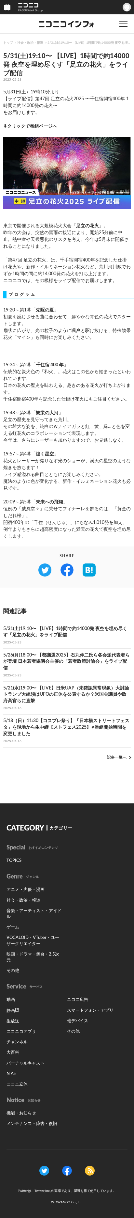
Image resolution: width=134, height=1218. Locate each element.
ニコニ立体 (17, 1084)
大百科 (13, 1053)
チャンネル (17, 1042)
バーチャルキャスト (26, 1063)
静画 (11, 1011)
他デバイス (77, 1021)
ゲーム (13, 927)
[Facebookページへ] (67, 1170)
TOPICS (14, 861)
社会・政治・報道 (30, 42)
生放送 (13, 1021)
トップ (8, 42)
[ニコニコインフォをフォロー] (44, 1170)
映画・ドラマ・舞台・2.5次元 (33, 957)
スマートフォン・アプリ (90, 1010)
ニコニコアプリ (21, 1032)
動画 (11, 1000)
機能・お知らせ (21, 1113)
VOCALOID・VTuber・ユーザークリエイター (33, 941)
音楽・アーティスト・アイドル (34, 914)
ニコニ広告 (77, 1000)
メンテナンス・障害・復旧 (32, 1124)
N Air (11, 1074)
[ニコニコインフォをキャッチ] (90, 1170)
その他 (13, 971)
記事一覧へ (117, 757)
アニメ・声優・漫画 (26, 890)
